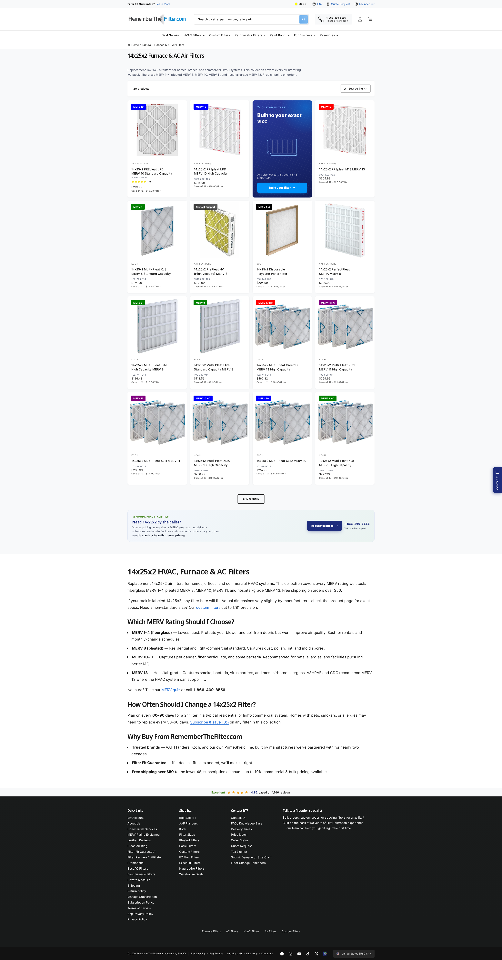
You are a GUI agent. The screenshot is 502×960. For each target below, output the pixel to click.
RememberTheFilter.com (150, 953)
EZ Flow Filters (189, 857)
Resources (327, 35)
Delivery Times (241, 829)
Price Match (239, 834)
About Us (133, 823)
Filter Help (251, 953)
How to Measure (138, 880)
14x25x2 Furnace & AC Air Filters (163, 44)
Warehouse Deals (191, 874)
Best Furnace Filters (141, 874)
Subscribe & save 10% (209, 722)
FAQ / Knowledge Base (246, 823)
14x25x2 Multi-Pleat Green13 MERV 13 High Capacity (277, 367)
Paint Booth (278, 35)
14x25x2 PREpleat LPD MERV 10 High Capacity (211, 171)
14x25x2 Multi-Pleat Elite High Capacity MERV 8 (149, 367)
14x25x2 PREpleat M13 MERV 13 (342, 169)
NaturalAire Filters (192, 868)
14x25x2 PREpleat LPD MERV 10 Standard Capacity (151, 171)
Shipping (133, 885)
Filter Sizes (187, 834)
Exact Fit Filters (190, 863)
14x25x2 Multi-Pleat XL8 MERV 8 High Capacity (336, 463)
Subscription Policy (140, 902)
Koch (182, 829)
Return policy (136, 891)
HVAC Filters (193, 35)
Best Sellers (187, 818)
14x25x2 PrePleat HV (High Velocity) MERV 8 (210, 271)
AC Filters (232, 931)
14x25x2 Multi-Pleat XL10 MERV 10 (281, 461)
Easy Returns (216, 953)
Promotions (135, 863)
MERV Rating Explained (143, 834)
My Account (367, 4)
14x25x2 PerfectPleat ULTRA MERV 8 (334, 271)
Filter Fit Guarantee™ (141, 852)
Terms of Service (139, 908)
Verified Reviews (139, 840)
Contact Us (238, 818)
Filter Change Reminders (248, 863)
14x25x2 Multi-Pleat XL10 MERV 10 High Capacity (212, 463)
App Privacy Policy (140, 914)
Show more (251, 498)
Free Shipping (198, 953)
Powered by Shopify (175, 953)
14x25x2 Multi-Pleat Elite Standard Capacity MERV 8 (213, 367)
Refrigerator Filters (248, 35)
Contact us (267, 953)
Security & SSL (234, 953)
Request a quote (322, 526)
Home (135, 44)
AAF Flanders (188, 823)
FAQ (319, 4)
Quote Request (340, 4)
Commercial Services (142, 829)
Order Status (240, 840)
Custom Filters (189, 852)
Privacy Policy (137, 919)
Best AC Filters (137, 868)
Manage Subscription (142, 897)
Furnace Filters (211, 931)
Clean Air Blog (137, 846)
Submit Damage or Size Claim (251, 857)
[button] (194, 35)
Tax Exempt (239, 852)
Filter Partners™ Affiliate (144, 857)
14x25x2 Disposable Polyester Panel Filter (271, 271)
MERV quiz (170, 690)
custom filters (208, 607)
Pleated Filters (189, 840)
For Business (303, 35)
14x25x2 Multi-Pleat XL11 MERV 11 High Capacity (337, 367)
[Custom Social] (325, 953)
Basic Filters (187, 846)
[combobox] (251, 19)
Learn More (163, 4)
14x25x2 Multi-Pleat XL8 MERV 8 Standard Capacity (151, 271)
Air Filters (270, 931)
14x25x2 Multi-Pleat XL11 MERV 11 (155, 461)
